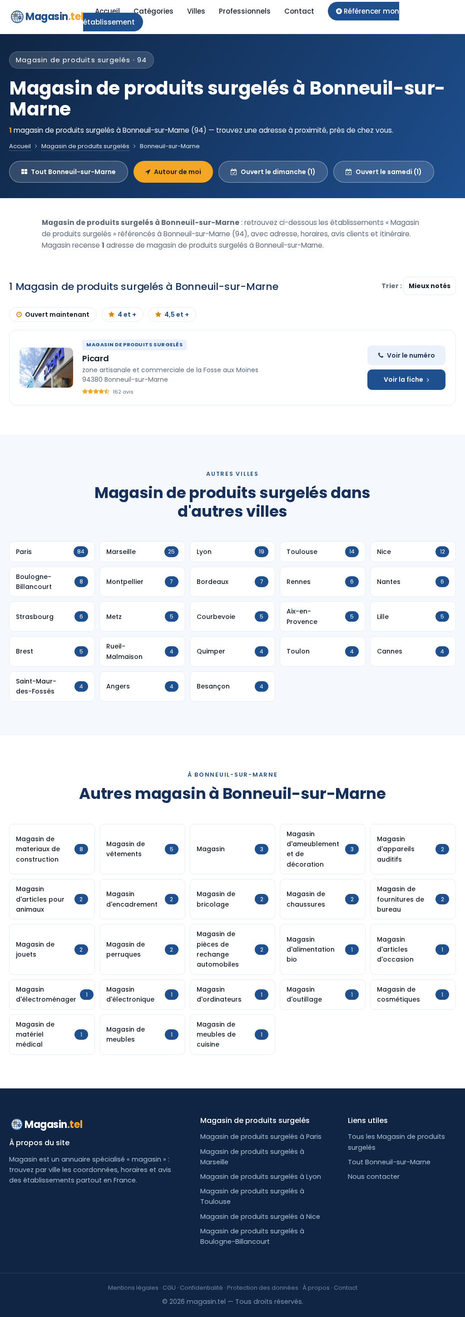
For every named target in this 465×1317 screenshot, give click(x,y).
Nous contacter (374, 1176)
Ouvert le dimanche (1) (278, 171)
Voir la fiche (403, 379)
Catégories (153, 11)
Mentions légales (133, 1287)
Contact (299, 11)
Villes (196, 11)
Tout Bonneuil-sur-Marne (73, 171)
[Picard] (46, 368)
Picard (95, 358)
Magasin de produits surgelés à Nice (260, 1216)
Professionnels (245, 11)
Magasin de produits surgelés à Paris (261, 1136)
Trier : (392, 285)
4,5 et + (176, 314)
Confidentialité (201, 1287)
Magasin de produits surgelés (85, 146)
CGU (169, 1287)
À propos (316, 1287)
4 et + (127, 314)
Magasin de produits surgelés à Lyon (260, 1176)
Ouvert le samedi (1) (389, 171)
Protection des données (262, 1287)
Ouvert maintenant (57, 314)
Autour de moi (177, 171)
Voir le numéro (411, 355)
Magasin (54, 17)
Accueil (107, 11)
